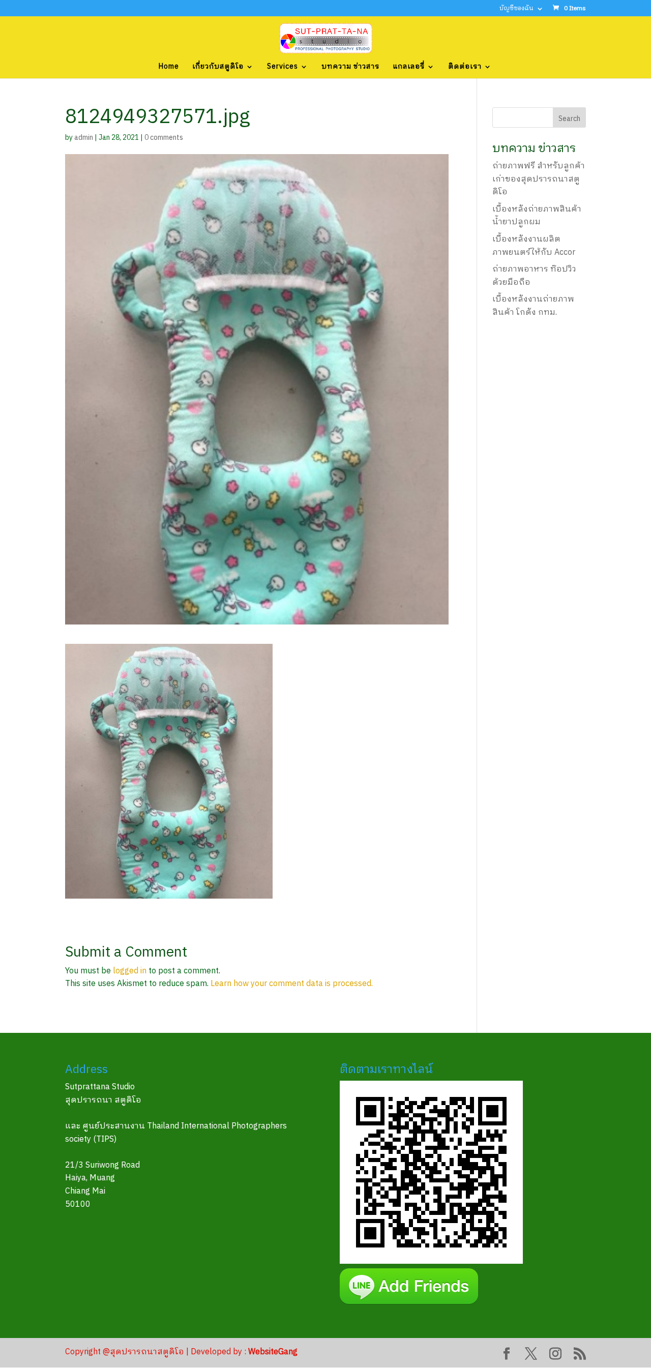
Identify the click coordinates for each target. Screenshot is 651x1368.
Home (169, 67)
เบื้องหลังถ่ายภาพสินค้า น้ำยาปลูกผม (536, 215)
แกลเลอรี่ (409, 67)
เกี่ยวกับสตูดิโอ (218, 67)
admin (83, 137)
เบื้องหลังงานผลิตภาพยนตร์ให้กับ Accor (533, 245)
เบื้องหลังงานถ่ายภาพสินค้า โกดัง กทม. (533, 305)
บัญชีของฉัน (516, 9)
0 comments (163, 137)
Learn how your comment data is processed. (292, 984)
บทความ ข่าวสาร (350, 67)
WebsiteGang (273, 1352)
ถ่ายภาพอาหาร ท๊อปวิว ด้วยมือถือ (534, 275)
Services (282, 67)
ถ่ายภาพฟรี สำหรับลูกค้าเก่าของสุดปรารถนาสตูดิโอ (538, 179)
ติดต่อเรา (465, 67)
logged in (129, 971)
